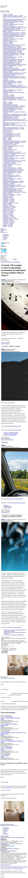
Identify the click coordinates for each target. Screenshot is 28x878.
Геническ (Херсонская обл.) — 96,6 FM (12, 50)
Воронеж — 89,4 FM (8, 43)
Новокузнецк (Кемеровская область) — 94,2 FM (14, 122)
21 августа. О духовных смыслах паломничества (12, 741)
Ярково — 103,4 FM (8, 226)
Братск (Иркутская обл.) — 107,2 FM (11, 29)
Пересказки (7, 754)
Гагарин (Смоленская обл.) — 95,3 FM (12, 47)
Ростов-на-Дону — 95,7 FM (9, 144)
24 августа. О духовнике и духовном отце (14, 634)
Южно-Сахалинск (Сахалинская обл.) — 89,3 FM (14, 192)
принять (2, 876)
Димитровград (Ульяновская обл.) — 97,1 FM (13, 54)
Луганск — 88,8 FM (8, 103)
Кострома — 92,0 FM (8, 91)
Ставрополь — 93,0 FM (8, 159)
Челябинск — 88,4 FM (8, 187)
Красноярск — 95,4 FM (8, 96)
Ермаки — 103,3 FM (8, 209)
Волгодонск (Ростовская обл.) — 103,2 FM (13, 38)
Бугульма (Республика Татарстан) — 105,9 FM (14, 32)
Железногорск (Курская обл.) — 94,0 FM (12, 60)
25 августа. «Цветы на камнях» (11, 432)
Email (2, 684)
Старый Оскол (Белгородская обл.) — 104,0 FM (14, 160)
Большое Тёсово (7, 506)
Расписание (6, 235)
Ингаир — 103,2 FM (8, 211)
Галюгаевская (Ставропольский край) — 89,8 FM (14, 48)
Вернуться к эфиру (5, 10)
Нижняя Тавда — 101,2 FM (9, 217)
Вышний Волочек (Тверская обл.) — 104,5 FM (14, 44)
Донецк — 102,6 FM (8, 55)
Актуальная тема (16, 261)
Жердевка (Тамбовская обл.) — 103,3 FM (12, 61)
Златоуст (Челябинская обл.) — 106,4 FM (12, 65)
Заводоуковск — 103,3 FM (9, 210)
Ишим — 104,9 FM (7, 214)
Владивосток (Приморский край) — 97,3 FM (13, 35)
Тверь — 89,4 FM (7, 166)
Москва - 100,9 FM (5, 12)
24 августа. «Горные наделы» (11, 433)
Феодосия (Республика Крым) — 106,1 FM (13, 182)
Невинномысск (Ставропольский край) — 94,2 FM (15, 114)
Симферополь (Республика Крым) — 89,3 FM (13, 155)
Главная (3, 261)
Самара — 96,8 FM (7, 148)
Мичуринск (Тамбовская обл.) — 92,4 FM (13, 109)
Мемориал (5, 833)
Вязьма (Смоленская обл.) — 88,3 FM (12, 46)
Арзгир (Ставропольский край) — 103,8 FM (13, 21)
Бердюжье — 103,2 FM (8, 201)
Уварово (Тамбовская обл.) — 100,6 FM (12, 178)
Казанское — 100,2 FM (8, 215)
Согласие (8, 693)
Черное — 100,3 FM (8, 225)
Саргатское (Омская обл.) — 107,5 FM (12, 152)
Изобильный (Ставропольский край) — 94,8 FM (14, 69)
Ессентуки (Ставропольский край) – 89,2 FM (13, 59)
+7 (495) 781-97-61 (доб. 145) (15, 843)
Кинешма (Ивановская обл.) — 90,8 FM (12, 82)
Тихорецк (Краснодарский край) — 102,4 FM (13, 170)
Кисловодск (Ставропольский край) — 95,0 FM (14, 86)
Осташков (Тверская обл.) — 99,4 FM (12, 136)
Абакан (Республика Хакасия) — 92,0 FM (13, 15)
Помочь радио (5, 651)
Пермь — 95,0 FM (7, 138)
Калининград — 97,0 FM (9, 75)
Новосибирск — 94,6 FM (9, 124)
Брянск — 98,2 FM (7, 31)
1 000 (4, 644)
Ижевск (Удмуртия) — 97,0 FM (10, 68)
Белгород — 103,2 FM (8, 25)
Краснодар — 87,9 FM (8, 94)
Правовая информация (6, 864)
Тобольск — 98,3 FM (8, 220)
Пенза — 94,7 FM (7, 137)
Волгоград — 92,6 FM (8, 40)
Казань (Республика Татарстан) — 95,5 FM (13, 74)
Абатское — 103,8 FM (8, 198)
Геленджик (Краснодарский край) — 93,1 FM (13, 49)
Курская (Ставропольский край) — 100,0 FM (13, 97)
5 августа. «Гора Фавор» (6, 748)
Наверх (2, 824)
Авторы (5, 237)
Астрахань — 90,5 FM (8, 22)
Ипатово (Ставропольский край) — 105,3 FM (13, 70)
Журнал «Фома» (4, 837)
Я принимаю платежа (10, 649)
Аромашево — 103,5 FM (9, 199)
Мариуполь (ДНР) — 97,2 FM (10, 104)
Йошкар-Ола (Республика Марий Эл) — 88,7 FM (14, 72)
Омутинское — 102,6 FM (9, 221)
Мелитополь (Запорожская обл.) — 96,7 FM (13, 106)
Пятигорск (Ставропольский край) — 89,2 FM (14, 142)
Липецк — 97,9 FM (7, 102)
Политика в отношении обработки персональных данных (14, 866)
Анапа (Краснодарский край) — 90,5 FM (12, 20)
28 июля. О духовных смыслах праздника (10, 717)
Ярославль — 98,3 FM (8, 195)
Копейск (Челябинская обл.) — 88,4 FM (12, 89)
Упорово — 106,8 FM (8, 223)
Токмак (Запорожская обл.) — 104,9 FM (12, 171)
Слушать (3, 716)
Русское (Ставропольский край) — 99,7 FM (13, 145)
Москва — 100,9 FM (8, 14)
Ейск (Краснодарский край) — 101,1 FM (12, 57)
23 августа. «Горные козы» (10, 435)
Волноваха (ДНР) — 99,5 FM (10, 41)
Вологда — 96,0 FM (7, 42)
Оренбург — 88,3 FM (8, 131)
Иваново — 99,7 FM (8, 66)
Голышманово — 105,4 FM (9, 206)
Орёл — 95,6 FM (7, 132)
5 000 (7, 644)
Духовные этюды (5, 343)
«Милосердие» (21, 837)
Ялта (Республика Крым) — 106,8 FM (12, 194)
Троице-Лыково (7, 507)
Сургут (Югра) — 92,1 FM (9, 163)
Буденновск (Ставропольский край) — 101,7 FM (14, 33)
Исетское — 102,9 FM (8, 212)
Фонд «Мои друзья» (13, 837)
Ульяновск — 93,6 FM (8, 180)
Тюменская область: (8, 197)
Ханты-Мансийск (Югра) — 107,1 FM (12, 184)
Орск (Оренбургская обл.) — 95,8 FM (12, 133)
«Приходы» (3, 838)
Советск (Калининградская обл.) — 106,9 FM (13, 158)
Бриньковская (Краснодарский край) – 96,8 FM (14, 30)
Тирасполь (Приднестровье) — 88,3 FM (12, 169)
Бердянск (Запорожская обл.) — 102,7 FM (13, 26)
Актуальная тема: (17, 627)
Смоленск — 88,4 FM (8, 156)
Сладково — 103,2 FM (8, 222)
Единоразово (13, 648)
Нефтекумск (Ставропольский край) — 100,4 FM (14, 115)
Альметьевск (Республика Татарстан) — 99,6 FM (14, 19)
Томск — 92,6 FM (7, 173)
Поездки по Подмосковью (7, 439)
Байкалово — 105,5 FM (8, 200)
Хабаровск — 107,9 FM (8, 183)
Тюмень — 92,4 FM (7, 177)
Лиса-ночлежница (5, 755)
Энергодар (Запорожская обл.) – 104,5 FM (13, 191)
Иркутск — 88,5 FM (8, 71)
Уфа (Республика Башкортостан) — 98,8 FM (13, 181)
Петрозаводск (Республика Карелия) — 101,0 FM (14, 141)
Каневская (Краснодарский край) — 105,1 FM (14, 76)
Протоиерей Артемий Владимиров (13, 426)
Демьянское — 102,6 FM (9, 208)
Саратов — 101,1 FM (8, 150)
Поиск (15, 259)
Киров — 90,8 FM (7, 83)
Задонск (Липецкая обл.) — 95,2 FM (11, 63)
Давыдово (6, 505)
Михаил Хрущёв (19, 498)
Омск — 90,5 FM (7, 130)
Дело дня (3, 228)
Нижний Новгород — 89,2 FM (10, 117)
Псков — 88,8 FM (7, 139)
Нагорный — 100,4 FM (8, 216)
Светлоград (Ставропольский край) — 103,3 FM (14, 153)
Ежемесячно (5, 648)
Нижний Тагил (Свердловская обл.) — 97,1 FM (14, 119)
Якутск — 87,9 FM (7, 193)
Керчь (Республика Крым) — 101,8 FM (12, 81)
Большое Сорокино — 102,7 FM (10, 203)
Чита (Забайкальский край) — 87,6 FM (12, 189)
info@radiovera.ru (4, 843)
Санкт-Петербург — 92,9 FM (10, 149)
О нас (4, 239)
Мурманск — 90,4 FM (8, 110)
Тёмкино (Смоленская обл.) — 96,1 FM (12, 167)
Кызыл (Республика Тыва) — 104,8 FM (12, 98)
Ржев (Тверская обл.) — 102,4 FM (11, 143)
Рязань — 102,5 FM (7, 147)
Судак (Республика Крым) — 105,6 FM (12, 161)
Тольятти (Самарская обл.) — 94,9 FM (12, 172)
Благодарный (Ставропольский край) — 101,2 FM (15, 27)
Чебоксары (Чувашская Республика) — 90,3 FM (14, 186)
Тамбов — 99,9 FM (7, 165)
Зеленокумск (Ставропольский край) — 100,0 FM (14, 64)
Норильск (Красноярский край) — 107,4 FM (13, 127)
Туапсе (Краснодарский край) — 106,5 (12, 176)
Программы (6, 234)
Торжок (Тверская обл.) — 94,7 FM (11, 175)
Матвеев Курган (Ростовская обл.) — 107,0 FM (14, 105)
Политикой (4, 694)
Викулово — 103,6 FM (8, 205)
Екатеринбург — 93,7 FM (9, 58)
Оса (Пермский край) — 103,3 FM (11, 134)
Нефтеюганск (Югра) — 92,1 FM (10, 116)
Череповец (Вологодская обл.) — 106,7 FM (13, 188)
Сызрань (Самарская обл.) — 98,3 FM (12, 164)
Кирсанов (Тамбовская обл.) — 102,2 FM (12, 85)
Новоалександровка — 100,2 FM (10, 219)
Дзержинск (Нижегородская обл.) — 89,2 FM (13, 53)
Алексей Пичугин (10, 498)
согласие (8, 701)
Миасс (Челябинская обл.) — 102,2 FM (12, 108)
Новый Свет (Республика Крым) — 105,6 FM (13, 128)
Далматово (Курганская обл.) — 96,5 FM (12, 52)
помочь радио (4, 229)
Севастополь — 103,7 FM (9, 154)
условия (11, 649)
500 (2, 644)
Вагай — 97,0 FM (7, 204)
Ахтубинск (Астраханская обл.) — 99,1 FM (13, 24)
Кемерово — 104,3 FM (8, 80)
